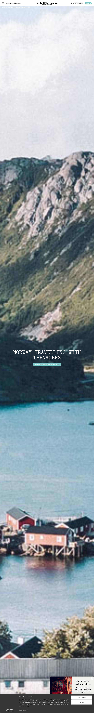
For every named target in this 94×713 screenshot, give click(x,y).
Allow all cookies (81, 697)
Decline (82, 702)
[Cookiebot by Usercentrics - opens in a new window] (9, 710)
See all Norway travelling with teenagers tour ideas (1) (47, 364)
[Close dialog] (92, 678)
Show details (22, 710)
